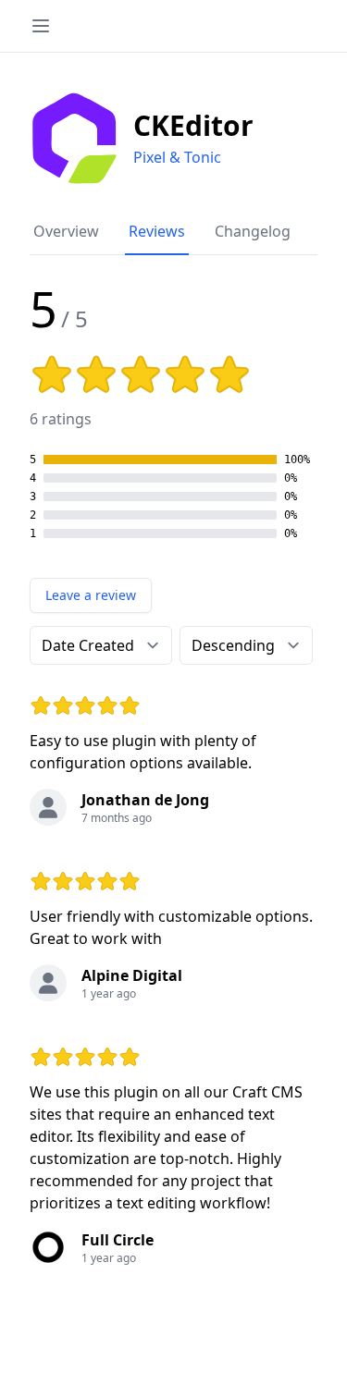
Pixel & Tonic (177, 157)
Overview (66, 231)
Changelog (253, 231)
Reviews (157, 231)
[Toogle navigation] (41, 26)
